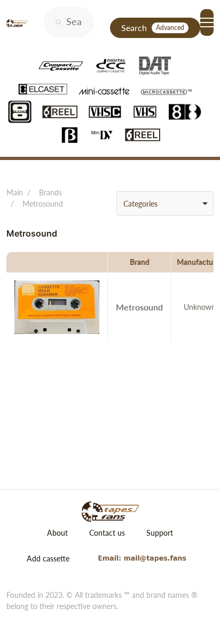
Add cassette (48, 558)
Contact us (107, 532)
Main (14, 192)
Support (159, 532)
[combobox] (165, 203)
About (57, 532)
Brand (140, 262)
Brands (50, 192)
